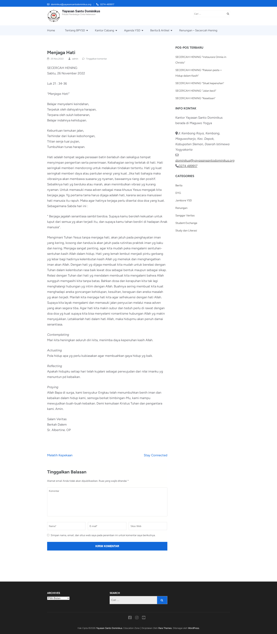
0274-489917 (107, 4)
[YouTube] (143, 618)
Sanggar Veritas (185, 215)
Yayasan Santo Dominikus (81, 11)
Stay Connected (155, 455)
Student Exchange (186, 223)
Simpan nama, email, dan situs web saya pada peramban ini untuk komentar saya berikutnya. (103, 535)
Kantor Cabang (104, 30)
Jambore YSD (183, 200)
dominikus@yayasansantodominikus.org (71, 4)
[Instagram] (136, 618)
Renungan (181, 208)
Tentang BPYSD (75, 30)
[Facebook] (130, 618)
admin (75, 58)
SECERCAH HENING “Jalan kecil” (195, 90)
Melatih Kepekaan (59, 455)
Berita (178, 185)
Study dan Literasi (186, 230)
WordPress (193, 628)
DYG (178, 192)
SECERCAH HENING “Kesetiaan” (195, 98)
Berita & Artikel (159, 30)
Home (51, 30)
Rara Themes (165, 628)
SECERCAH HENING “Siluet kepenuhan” (199, 83)
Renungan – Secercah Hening (198, 30)
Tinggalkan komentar (96, 58)
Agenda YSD (132, 30)
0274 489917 (188, 166)
